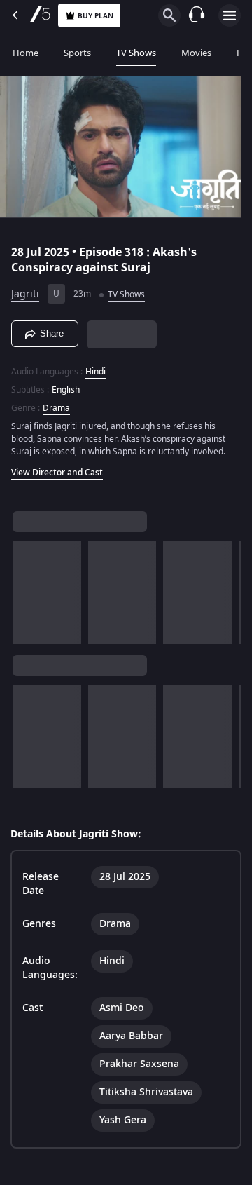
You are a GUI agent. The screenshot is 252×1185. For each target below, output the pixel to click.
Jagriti (25, 288)
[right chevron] (28, 586)
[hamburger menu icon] (229, 15)
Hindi (95, 365)
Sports (77, 53)
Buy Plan (95, 16)
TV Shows (136, 53)
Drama (56, 401)
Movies (196, 53)
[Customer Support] (196, 15)
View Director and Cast (57, 466)
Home (25, 53)
